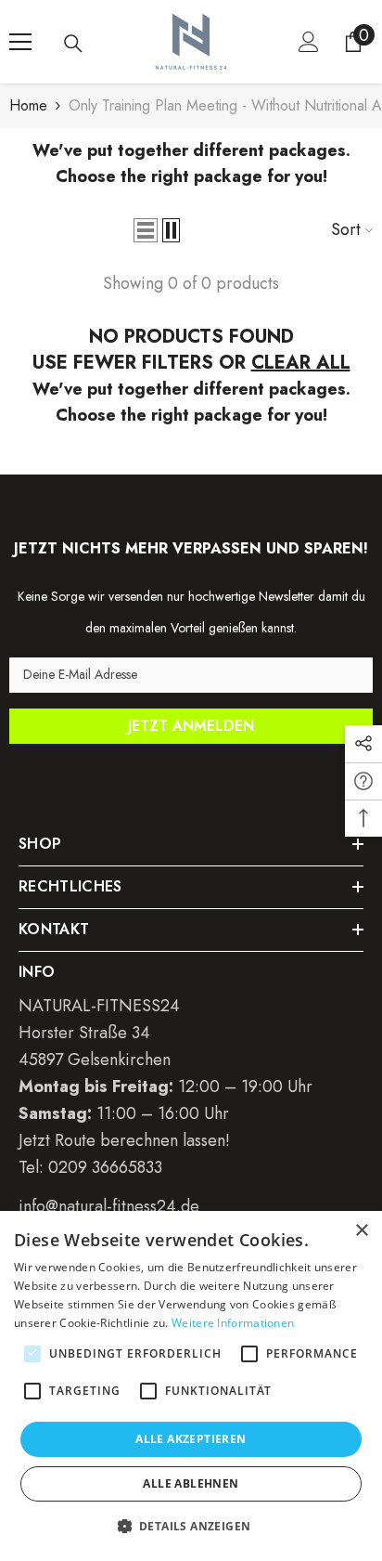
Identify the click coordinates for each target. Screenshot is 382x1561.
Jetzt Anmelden (191, 725)
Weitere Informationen (233, 1323)
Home (28, 105)
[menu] (20, 42)
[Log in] (309, 42)
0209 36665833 (105, 1167)
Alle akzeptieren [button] (190, 1439)
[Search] (73, 44)
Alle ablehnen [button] (190, 1483)
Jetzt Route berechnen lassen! (124, 1140)
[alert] (191, 1386)
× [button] (361, 1231)
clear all (300, 363)
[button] (146, 230)
